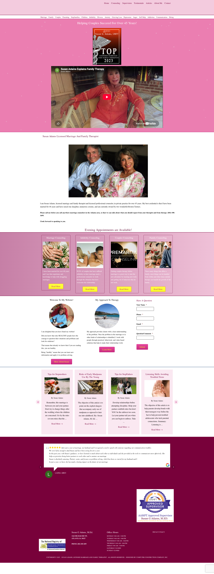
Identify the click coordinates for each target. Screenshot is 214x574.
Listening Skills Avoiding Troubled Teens (157, 375)
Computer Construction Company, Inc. (152, 557)
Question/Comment (144, 333)
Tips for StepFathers (124, 374)
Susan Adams (58, 398)
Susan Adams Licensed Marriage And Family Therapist (63, 7)
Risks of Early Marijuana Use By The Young (90, 375)
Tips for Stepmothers (57, 374)
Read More (57, 423)
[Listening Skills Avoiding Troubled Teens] (157, 396)
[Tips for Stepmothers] (57, 393)
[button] (55, 286)
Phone (139, 314)
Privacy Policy (159, 532)
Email (139, 324)
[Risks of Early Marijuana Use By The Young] (90, 393)
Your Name (141, 305)
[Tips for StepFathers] (123, 393)
